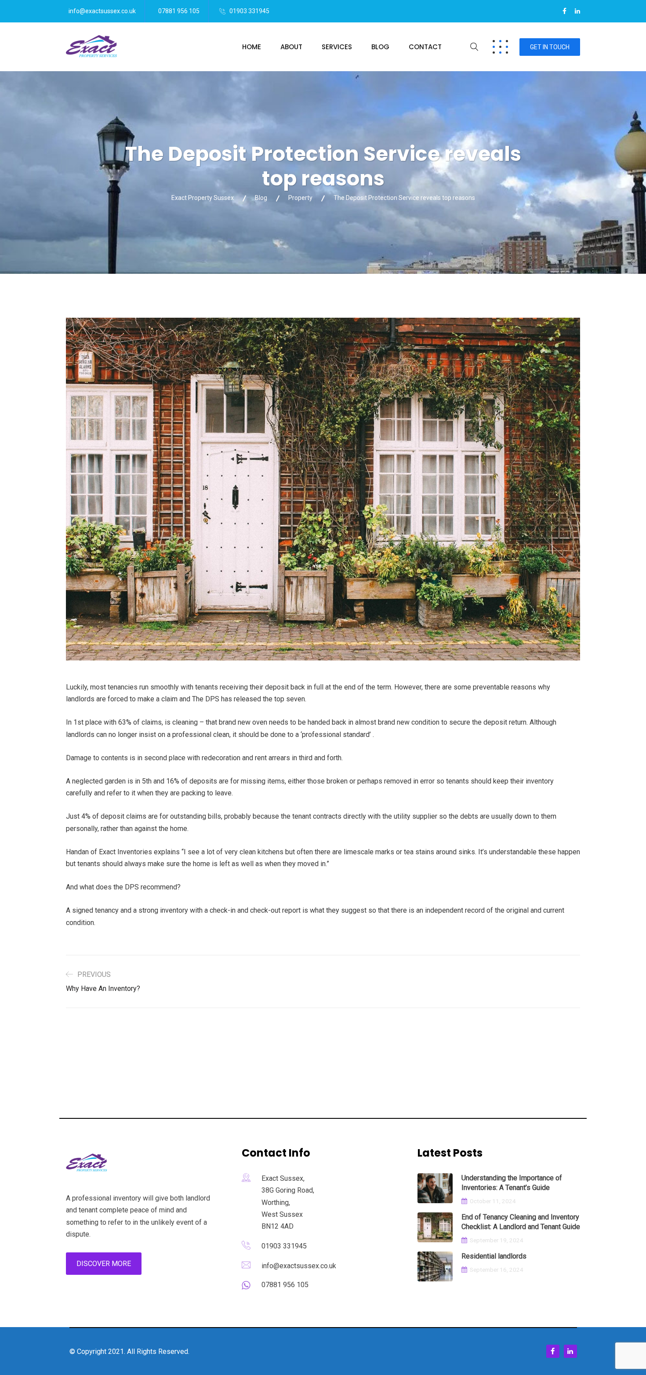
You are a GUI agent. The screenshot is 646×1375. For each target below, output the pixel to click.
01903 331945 (249, 11)
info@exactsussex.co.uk (102, 11)
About (291, 46)
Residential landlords (493, 1256)
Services (337, 46)
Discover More (103, 1263)
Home (251, 46)
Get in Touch (550, 47)
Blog (380, 46)
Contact (425, 46)
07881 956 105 (179, 11)
